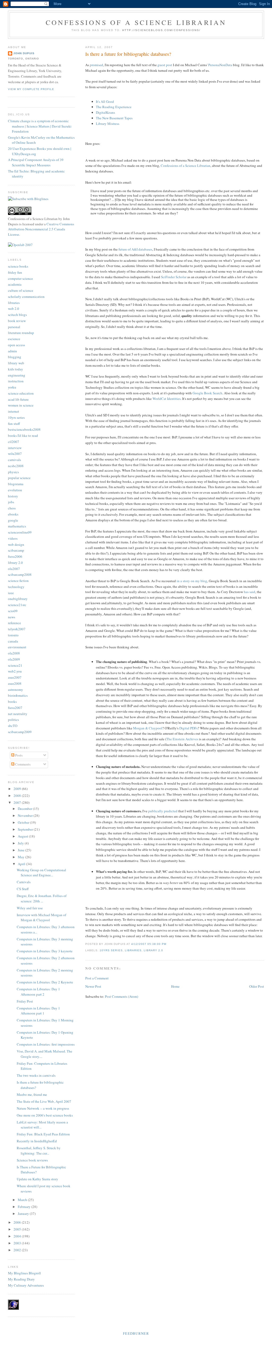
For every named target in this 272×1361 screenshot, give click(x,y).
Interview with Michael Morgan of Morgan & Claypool (41, 917)
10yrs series (111, 950)
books (12, 701)
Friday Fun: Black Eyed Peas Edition (43, 1134)
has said (249, 591)
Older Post (256, 986)
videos (13, 538)
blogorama (15, 483)
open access (16, 345)
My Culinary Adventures (26, 1285)
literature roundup (21, 332)
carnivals (14, 459)
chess (12, 508)
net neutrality (17, 713)
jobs (11, 502)
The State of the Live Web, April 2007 (44, 1101)
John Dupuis (24, 53)
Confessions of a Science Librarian (136, 22)
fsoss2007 (15, 707)
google (13, 520)
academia (15, 284)
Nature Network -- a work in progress (43, 1108)
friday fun (15, 272)
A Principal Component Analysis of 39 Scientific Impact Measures (35, 162)
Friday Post (25, 1001)
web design (16, 544)
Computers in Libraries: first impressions (46, 1044)
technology (16, 586)
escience (14, 338)
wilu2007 (15, 453)
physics (13, 472)
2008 (18, 795)
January (24, 1213)
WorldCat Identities (166, 398)
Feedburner (136, 1333)
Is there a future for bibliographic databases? (128, 54)
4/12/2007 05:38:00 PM (148, 943)
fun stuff (14, 423)
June (21, 850)
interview (15, 447)
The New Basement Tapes (114, 118)
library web (16, 363)
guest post (165, 64)
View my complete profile (31, 89)
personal (14, 326)
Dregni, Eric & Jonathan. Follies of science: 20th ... (41, 898)
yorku (12, 387)
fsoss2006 (15, 556)
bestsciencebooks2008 (24, 429)
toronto (13, 635)
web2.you (15, 671)
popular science (19, 477)
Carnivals (24, 882)
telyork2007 (17, 629)
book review (17, 320)
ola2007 (14, 568)
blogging (14, 356)
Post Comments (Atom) (121, 996)
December (25, 808)
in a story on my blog (192, 580)
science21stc (17, 604)
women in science (20, 405)
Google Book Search (207, 393)
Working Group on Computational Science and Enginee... (41, 873)
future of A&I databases (135, 249)
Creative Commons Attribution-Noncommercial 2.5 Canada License (41, 229)
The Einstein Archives (182, 739)
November (25, 815)
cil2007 (13, 441)
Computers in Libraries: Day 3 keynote (45, 951)
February (24, 1206)
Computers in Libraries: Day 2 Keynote (45, 982)
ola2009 (14, 659)
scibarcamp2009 (20, 731)
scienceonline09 (20, 532)
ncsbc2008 (16, 465)
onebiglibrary (18, 598)
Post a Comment (97, 978)
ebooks (13, 514)
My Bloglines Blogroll (24, 1273)
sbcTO (12, 725)
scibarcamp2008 (20, 574)
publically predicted (162, 811)
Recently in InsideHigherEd (37, 1141)
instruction (16, 381)
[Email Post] (167, 943)
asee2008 (15, 683)
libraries (133, 950)
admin (12, 351)
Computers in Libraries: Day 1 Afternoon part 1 (38, 1011)
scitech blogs (17, 314)
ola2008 (14, 653)
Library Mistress (107, 123)
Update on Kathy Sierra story (37, 1179)
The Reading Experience (113, 106)
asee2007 (15, 677)
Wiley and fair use (30, 908)
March (23, 1199)
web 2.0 (13, 308)
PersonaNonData (220, 64)
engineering (16, 375)
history (13, 496)
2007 (18, 802)
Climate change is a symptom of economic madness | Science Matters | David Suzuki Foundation (39, 126)
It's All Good (105, 101)
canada (13, 641)
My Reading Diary (21, 1279)
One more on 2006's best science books (45, 1115)
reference (14, 622)
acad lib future (18, 399)
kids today (15, 369)
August (23, 836)
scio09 (13, 610)
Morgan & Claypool (147, 728)
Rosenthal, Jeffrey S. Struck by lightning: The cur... (39, 1151)
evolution (15, 490)
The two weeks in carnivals (36, 1075)
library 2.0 (153, 950)
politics (13, 719)
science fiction (18, 580)
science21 (15, 665)
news (11, 617)
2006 (18, 1222)
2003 (18, 1243)
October (24, 822)
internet (13, 411)
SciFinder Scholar (173, 276)
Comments (22, 764)
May (21, 857)
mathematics (17, 526)
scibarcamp (16, 550)
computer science (20, 278)
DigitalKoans (105, 112)
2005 (18, 1229)
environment (17, 647)
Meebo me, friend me (32, 1094)
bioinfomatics (18, 695)
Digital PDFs (188, 728)
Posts (18, 755)
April (22, 863)
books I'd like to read (23, 435)
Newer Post (93, 986)
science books (18, 266)
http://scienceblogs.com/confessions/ (161, 30)
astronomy (15, 689)
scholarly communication (26, 296)
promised (96, 64)
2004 (18, 1236)
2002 (18, 1250)
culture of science (20, 290)
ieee (11, 592)
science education (21, 393)
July (21, 843)
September (26, 829)
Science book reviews (32, 1160)
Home (175, 986)
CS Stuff (23, 888)
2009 (18, 788)
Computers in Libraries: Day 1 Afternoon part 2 (38, 992)
